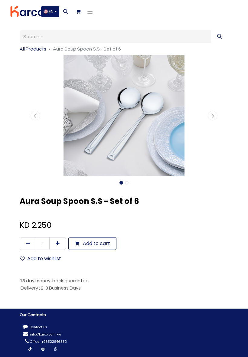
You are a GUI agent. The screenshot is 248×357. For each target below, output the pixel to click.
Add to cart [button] (96, 243)
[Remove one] (28, 243)
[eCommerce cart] (78, 11)
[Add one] (57, 243)
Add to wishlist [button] (44, 258)
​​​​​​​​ (30, 349)
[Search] (219, 36)
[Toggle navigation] (90, 11)
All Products (33, 49)
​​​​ (43, 349)
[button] (65, 11)
